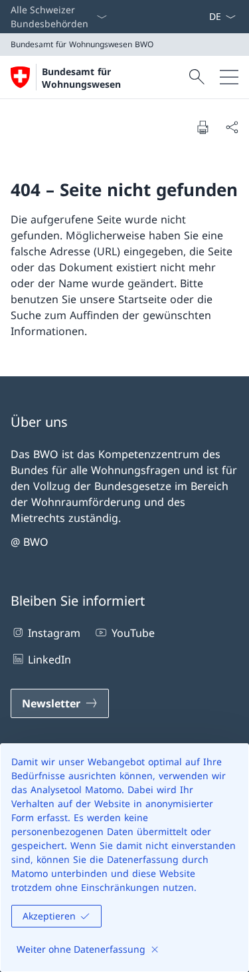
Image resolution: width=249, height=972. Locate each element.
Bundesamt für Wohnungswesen (81, 77)
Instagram (54, 633)
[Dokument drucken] (202, 127)
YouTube (133, 633)
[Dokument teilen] (231, 127)
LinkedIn (49, 659)
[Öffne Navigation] (229, 77)
